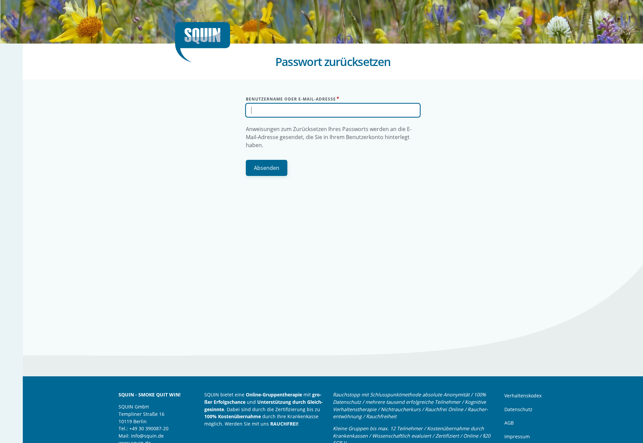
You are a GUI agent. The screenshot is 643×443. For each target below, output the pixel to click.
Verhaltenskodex (523, 395)
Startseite (205, 42)
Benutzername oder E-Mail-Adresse (291, 99)
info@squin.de (147, 436)
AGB (509, 423)
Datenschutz (518, 409)
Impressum (517, 436)
